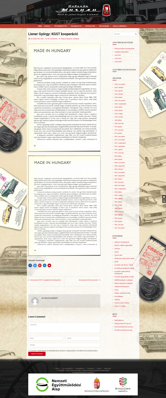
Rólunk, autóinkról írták (122, 293)
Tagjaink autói (76, 26)
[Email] (49, 265)
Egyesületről (90, 26)
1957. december (120, 228)
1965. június (118, 202)
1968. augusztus (120, 166)
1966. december (120, 185)
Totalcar (117, 299)
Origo (116, 290)
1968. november (120, 162)
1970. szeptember (120, 143)
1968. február (119, 169)
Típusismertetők (60, 26)
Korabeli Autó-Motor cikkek (124, 265)
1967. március (119, 182)
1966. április (119, 198)
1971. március (119, 130)
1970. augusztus (120, 146)
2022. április (119, 91)
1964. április (118, 208)
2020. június (119, 110)
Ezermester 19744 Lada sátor (88, 280)
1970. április (119, 149)
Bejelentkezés (119, 320)
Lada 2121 (118, 55)
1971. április (118, 126)
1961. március (119, 224)
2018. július (118, 120)
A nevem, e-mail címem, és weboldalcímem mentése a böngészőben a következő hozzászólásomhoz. (64, 351)
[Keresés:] (125, 34)
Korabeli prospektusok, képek (124, 268)
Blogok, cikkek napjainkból (123, 245)
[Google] (40, 265)
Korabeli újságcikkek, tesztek (124, 277)
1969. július (118, 156)
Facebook (90, 368)
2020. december (120, 100)
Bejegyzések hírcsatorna (123, 323)
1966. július (118, 192)
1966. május (118, 195)
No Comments (52, 38)
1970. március (119, 153)
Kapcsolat (107, 368)
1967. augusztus (120, 175)
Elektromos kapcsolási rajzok (124, 258)
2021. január (118, 97)
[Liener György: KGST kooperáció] (64, 98)
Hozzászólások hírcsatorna (124, 327)
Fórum (99, 368)
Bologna (117, 248)
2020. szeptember (120, 104)
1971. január (118, 133)
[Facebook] (30, 265)
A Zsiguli (47, 26)
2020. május (119, 113)
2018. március (119, 123)
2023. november (120, 84)
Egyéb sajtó (118, 255)
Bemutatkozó (80, 368)
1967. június (118, 179)
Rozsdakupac (119, 296)
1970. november (120, 140)
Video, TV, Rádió (120, 306)
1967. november (120, 172)
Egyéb (117, 252)
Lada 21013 (118, 61)
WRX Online (70, 370)
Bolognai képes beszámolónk (124, 48)
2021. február (119, 94)
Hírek (40, 26)
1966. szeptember (120, 189)
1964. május (118, 205)
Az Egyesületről (67, 368)
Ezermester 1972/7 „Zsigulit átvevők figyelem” (46, 280)
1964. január (118, 218)
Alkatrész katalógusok (122, 242)
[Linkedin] (44, 265)
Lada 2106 (118, 58)
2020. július (118, 107)
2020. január (119, 117)
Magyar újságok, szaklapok (70, 38)
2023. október (119, 87)
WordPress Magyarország (123, 330)
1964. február (119, 215)
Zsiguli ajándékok (119, 26)
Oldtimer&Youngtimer (122, 286)
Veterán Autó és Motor (122, 303)
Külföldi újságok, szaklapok (124, 280)
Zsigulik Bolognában (122, 52)
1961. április (118, 221)
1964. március (119, 211)
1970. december (120, 136)
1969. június (118, 159)
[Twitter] (35, 265)
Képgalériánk (104, 26)
